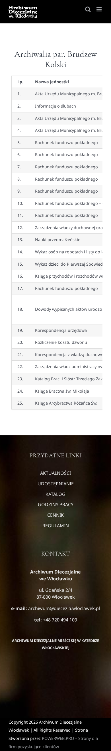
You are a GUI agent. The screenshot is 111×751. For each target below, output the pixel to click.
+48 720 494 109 (59, 620)
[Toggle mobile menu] (99, 9)
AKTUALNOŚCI (55, 473)
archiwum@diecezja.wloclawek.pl (64, 608)
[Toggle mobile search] (88, 9)
